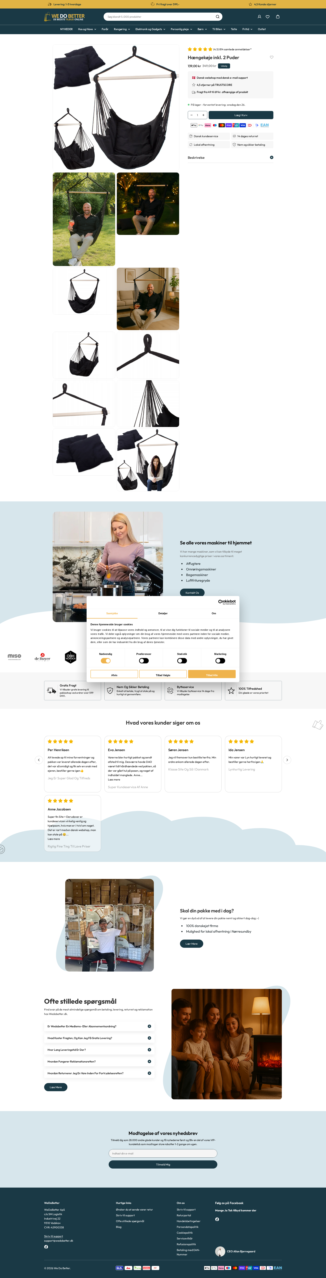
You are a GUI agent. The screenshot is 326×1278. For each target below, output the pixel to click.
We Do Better (62, 1268)
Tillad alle (212, 675)
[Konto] (259, 17)
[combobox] (163, 17)
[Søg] (218, 17)
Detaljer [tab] (163, 613)
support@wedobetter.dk (58, 1240)
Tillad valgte (163, 675)
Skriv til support (53, 1236)
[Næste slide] (287, 760)
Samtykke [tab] (112, 613)
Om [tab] (214, 613)
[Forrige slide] (39, 760)
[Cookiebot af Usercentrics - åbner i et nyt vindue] (221, 602)
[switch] (144, 660)
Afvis (114, 675)
